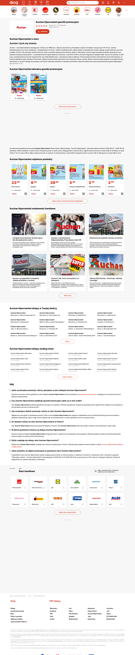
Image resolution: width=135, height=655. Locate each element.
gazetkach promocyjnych (87, 394)
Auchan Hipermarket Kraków (49, 353)
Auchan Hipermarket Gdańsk (49, 359)
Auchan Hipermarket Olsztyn (107, 369)
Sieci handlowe (27, 471)
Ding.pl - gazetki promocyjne (18, 596)
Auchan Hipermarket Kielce (20, 369)
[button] (103, 2)
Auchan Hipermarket (39, 596)
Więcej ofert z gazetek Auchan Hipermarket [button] (67, 201)
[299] (96, 172)
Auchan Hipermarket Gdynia (48, 369)
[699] (38, 172)
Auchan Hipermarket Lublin (77, 359)
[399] (115, 172)
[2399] (19, 172)
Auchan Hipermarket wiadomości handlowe (32, 208)
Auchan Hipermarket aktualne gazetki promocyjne (36, 69)
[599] (77, 172)
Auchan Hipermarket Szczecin (107, 359)
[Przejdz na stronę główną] (14, 3)
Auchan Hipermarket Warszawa (21, 353)
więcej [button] (67, 341)
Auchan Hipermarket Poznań (78, 353)
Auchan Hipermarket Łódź (19, 359)
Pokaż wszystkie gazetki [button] (67, 106)
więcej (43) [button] (67, 295)
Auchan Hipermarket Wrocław (107, 353)
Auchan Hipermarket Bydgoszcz (50, 364)
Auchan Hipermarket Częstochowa (109, 364)
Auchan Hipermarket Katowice (21, 364)
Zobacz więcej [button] (67, 377)
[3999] (58, 172)
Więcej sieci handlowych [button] (67, 512)
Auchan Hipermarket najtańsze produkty (31, 159)
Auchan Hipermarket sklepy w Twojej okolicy (33, 308)
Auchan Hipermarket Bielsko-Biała (79, 369)
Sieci (20, 468)
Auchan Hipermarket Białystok (78, 364)
